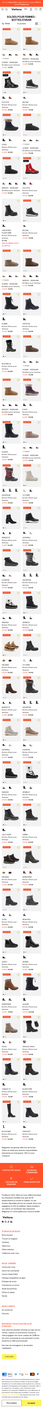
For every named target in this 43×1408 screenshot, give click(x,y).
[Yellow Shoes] (16, 9)
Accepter (31, 1403)
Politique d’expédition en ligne (13, 1278)
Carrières (5, 1242)
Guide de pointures (9, 1289)
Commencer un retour (10, 1285)
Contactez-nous (8, 1267)
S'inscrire (5, 1313)
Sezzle (4, 1296)
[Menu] (2, 9)
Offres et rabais (8, 1292)
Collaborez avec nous (10, 1253)
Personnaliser (12, 1403)
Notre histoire (7, 1235)
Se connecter (7, 1310)
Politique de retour (9, 1281)
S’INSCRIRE (9, 1357)
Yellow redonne (8, 1249)
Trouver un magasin (9, 1239)
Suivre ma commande (10, 1271)
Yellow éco (6, 1246)
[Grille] (36, 23)
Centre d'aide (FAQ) (10, 1274)
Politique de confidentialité (10, 1395)
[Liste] (39, 23)
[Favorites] (35, 9)
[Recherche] (7, 9)
